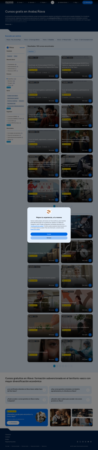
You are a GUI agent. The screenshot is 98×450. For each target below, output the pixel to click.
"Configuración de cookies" (37, 226)
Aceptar (49, 234)
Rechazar (49, 237)
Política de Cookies (35, 229)
